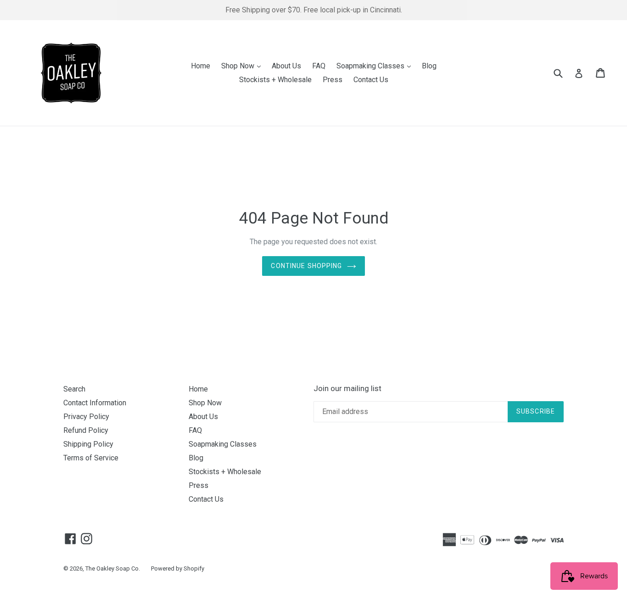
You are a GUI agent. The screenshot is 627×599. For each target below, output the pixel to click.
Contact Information (94, 402)
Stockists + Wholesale (275, 79)
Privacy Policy (86, 416)
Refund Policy (85, 430)
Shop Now (243, 65)
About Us (286, 66)
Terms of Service (90, 457)
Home (200, 66)
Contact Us (370, 79)
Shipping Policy (88, 444)
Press (332, 79)
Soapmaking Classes (375, 65)
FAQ (318, 66)
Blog (429, 66)
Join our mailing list (347, 388)
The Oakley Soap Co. (112, 568)
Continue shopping (306, 265)
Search (74, 389)
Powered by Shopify (177, 568)
